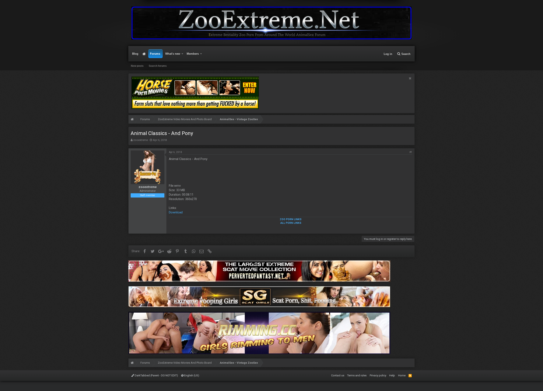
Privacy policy (378, 375)
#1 (410, 152)
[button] (182, 54)
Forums (155, 53)
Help (392, 375)
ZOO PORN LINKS (290, 219)
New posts (137, 65)
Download (176, 212)
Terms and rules (357, 375)
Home (144, 54)
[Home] (132, 120)
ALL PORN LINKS (290, 222)
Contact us (337, 375)
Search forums (158, 65)
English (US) (191, 375)
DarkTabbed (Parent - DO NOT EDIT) (156, 375)
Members (193, 53)
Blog (135, 53)
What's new (172, 53)
